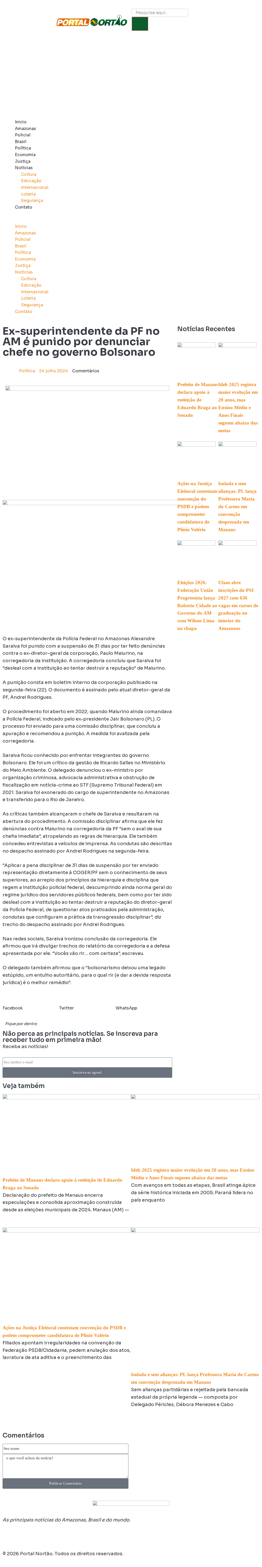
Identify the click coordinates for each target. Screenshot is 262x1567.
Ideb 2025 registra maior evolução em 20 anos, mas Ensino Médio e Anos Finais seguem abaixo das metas (238, 407)
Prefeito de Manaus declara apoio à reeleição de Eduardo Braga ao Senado (197, 400)
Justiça (22, 161)
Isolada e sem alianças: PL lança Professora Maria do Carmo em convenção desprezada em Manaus (237, 506)
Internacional (34, 187)
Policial (22, 135)
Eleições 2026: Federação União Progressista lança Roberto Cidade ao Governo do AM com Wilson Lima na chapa (197, 605)
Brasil (20, 141)
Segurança (32, 200)
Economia (25, 154)
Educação (31, 180)
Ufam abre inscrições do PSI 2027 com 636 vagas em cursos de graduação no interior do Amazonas (238, 605)
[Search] (140, 24)
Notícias (24, 167)
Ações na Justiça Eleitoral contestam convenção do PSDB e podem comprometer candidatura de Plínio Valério (197, 506)
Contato (23, 207)
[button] (96, 219)
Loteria (28, 194)
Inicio (21, 122)
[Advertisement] (131, 78)
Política (23, 148)
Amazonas (25, 128)
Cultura (28, 174)
